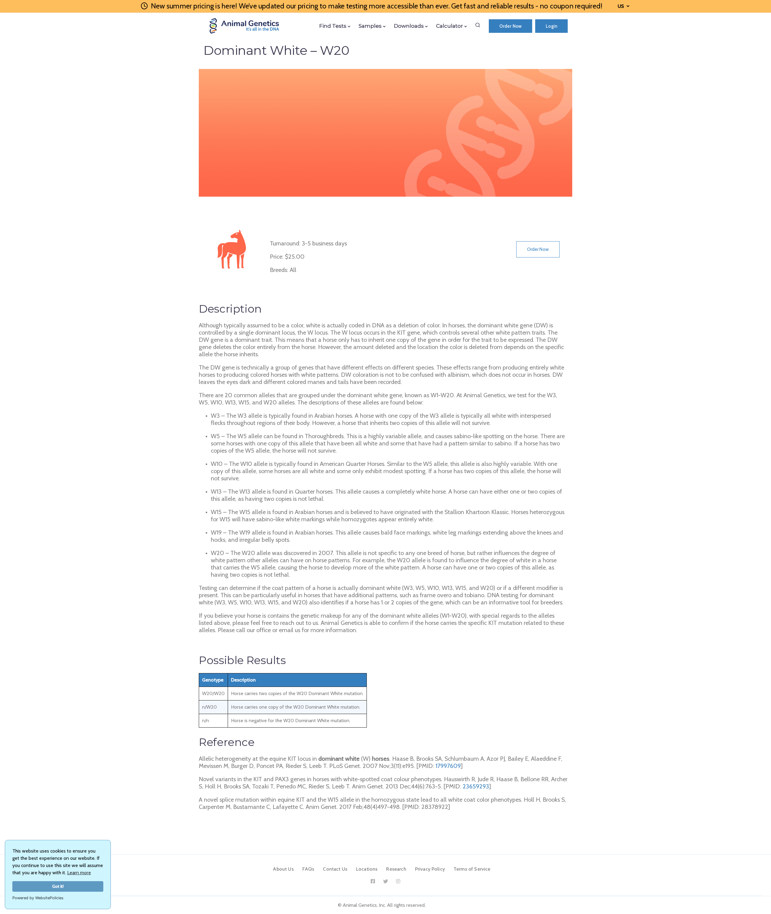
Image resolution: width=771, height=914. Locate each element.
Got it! (58, 886)
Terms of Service (472, 869)
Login (551, 26)
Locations (366, 869)
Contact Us (335, 869)
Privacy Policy (430, 869)
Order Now (510, 26)
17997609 (448, 765)
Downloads (409, 26)
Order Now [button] (538, 249)
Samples (370, 26)
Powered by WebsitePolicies (38, 898)
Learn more (79, 872)
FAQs (308, 869)
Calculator (449, 26)
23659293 (476, 786)
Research (396, 869)
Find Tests (332, 26)
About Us (283, 869)
